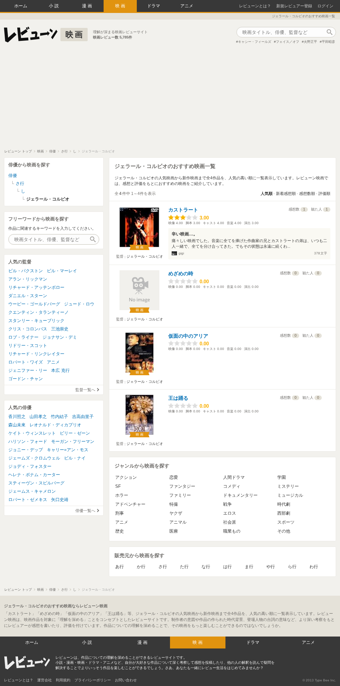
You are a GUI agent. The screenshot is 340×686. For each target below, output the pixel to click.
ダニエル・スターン (27, 295)
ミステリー (288, 486)
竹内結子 (59, 416)
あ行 (119, 566)
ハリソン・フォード (27, 441)
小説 (54, 5)
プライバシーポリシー (92, 680)
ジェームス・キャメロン (32, 491)
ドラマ (153, 5)
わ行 (313, 566)
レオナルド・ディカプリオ (55, 424)
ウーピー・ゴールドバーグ (34, 303)
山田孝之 (38, 416)
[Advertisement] (170, 99)
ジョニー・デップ (25, 449)
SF (118, 486)
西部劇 (283, 513)
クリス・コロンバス (27, 328)
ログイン (325, 6)
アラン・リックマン (27, 279)
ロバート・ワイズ (25, 362)
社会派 (229, 522)
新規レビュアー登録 (294, 6)
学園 (281, 477)
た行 (184, 566)
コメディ (231, 486)
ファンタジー (182, 486)
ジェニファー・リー (27, 370)
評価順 (324, 193)
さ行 (162, 566)
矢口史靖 (59, 499)
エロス (229, 513)
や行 (270, 566)
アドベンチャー (130, 504)
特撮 (173, 504)
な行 (206, 566)
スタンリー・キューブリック (36, 320)
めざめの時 (180, 273)
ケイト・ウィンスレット (32, 433)
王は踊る (178, 398)
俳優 (12, 175)
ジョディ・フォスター (29, 466)
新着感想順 (286, 193)
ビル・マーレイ (62, 270)
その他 (283, 531)
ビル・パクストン (25, 270)
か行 (141, 566)
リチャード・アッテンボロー (36, 287)
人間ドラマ (234, 477)
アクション (126, 477)
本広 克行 (60, 370)
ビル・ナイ (75, 458)
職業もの (231, 531)
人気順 (267, 193)
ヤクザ (175, 513)
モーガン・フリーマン (72, 441)
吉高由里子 (83, 416)
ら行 (292, 566)
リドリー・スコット (27, 345)
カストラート (183, 210)
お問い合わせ (126, 680)
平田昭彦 (328, 41)
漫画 (87, 5)
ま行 (249, 566)
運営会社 (44, 680)
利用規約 (63, 680)
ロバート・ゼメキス (27, 499)
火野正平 (310, 41)
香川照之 (17, 416)
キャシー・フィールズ (254, 41)
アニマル (178, 522)
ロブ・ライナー (23, 337)
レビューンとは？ (255, 6)
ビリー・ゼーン (75, 433)
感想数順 (307, 193)
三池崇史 (59, 328)
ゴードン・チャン (25, 378)
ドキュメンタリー (240, 495)
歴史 (119, 531)
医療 (173, 531)
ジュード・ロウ (79, 303)
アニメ (186, 5)
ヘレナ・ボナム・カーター (34, 474)
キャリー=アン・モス (67, 449)
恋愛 (173, 477)
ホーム (20, 5)
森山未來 (17, 424)
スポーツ (286, 522)
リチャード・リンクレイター (36, 353)
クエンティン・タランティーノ (38, 312)
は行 (227, 566)
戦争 (227, 504)
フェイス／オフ (287, 41)
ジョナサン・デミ (59, 337)
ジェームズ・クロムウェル (34, 458)
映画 (121, 5)
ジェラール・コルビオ (145, 256)
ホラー (121, 495)
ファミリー (180, 495)
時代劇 (283, 504)
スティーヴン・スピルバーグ (36, 482)
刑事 (119, 513)
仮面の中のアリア (188, 336)
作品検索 (329, 32)
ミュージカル (290, 495)
